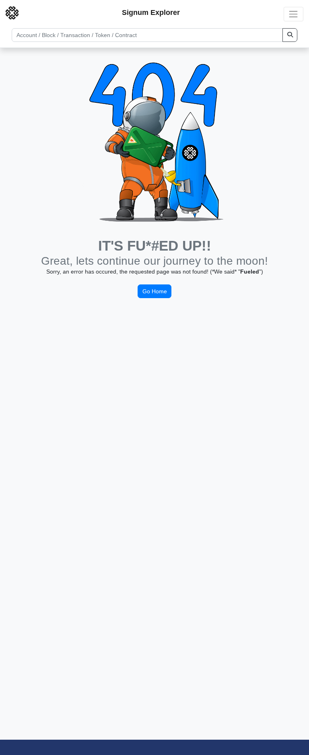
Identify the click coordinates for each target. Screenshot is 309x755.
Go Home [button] (154, 291)
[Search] (289, 35)
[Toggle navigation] (293, 14)
